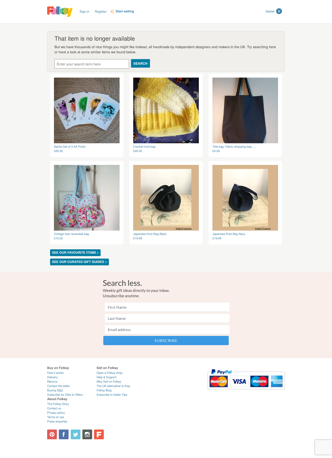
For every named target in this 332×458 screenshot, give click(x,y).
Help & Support (106, 377)
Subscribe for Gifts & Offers (65, 395)
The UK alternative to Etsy (113, 386)
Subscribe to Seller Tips (111, 395)
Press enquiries (57, 421)
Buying (55, 390)
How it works (55, 373)
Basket (273, 11)
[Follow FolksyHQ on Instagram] (87, 434)
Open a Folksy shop (109, 373)
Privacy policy (56, 413)
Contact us (54, 408)
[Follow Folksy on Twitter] (75, 434)
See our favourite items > (75, 252)
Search (140, 63)
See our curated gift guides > (79, 262)
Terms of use (55, 417)
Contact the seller (58, 386)
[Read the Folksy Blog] (99, 434)
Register (101, 11)
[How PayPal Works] (246, 391)
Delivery (52, 377)
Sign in (84, 11)
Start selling (125, 11)
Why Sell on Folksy (108, 381)
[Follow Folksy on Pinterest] (52, 434)
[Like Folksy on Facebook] (64, 434)
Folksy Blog (104, 390)
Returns (52, 381)
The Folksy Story (58, 404)
